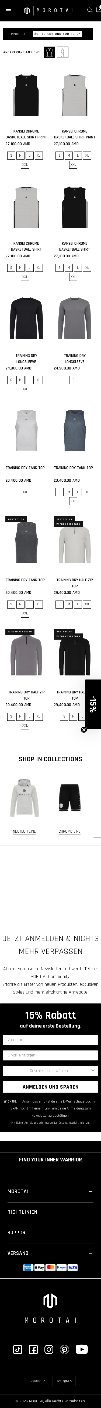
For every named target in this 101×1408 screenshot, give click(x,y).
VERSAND (18, 1253)
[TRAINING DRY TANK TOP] (26, 430)
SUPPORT (18, 1232)
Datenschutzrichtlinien (71, 1123)
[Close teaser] (84, 729)
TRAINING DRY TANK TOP (25, 467)
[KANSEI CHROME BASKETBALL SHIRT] (26, 206)
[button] (93, 704)
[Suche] (89, 10)
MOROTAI (18, 1191)
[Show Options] (93, 1071)
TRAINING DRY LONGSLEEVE (26, 358)
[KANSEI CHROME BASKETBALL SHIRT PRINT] (26, 93)
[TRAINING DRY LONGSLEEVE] (26, 318)
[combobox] (49, 1071)
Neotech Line (24, 831)
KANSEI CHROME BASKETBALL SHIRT (26, 246)
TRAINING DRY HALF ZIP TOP (74, 583)
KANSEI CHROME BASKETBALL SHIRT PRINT (26, 134)
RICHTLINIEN (22, 1212)
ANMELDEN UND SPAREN (51, 1087)
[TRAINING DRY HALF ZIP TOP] (75, 542)
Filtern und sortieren (61, 34)
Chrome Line (70, 831)
